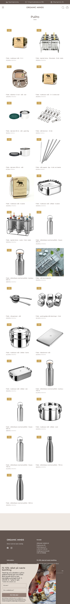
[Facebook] (8, 548)
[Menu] (3, 7)
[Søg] (63, 8)
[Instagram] (11, 548)
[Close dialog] (53, 566)
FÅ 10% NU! (14, 595)
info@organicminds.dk (43, 551)
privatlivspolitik (22, 601)
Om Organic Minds (12, 564)
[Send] (62, 571)
